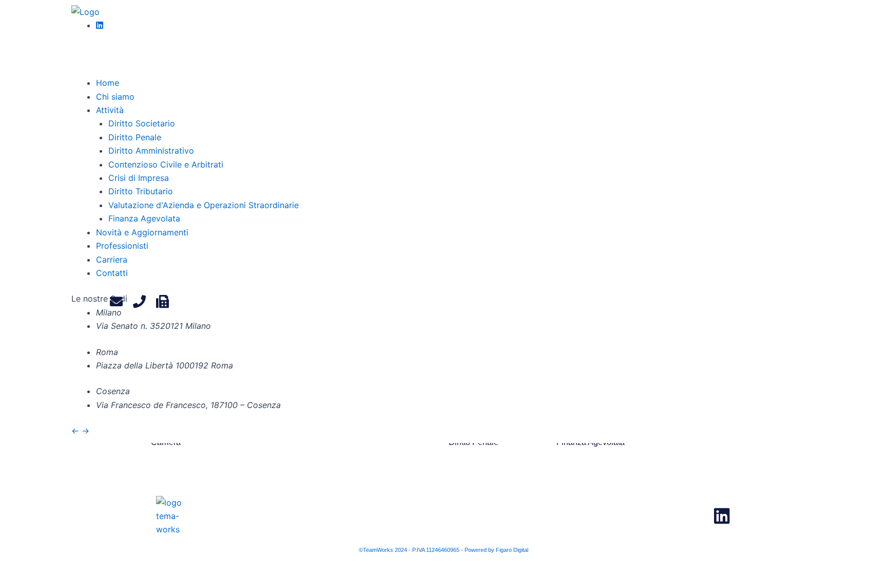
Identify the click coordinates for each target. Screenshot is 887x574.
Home (107, 83)
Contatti (112, 273)
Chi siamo (115, 96)
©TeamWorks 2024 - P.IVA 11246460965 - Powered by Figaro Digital (443, 550)
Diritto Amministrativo (151, 150)
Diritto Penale (134, 137)
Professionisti (122, 245)
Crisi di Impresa (138, 178)
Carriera (111, 259)
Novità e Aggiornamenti (142, 232)
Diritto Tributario (140, 191)
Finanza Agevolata (144, 218)
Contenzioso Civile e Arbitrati (165, 164)
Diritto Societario (141, 123)
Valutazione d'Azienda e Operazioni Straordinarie (203, 205)
